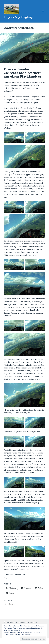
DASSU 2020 (22, 622)
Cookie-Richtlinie (26, 634)
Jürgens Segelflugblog (18, 17)
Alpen (35, 622)
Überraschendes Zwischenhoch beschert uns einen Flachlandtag (22, 72)
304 (31, 622)
